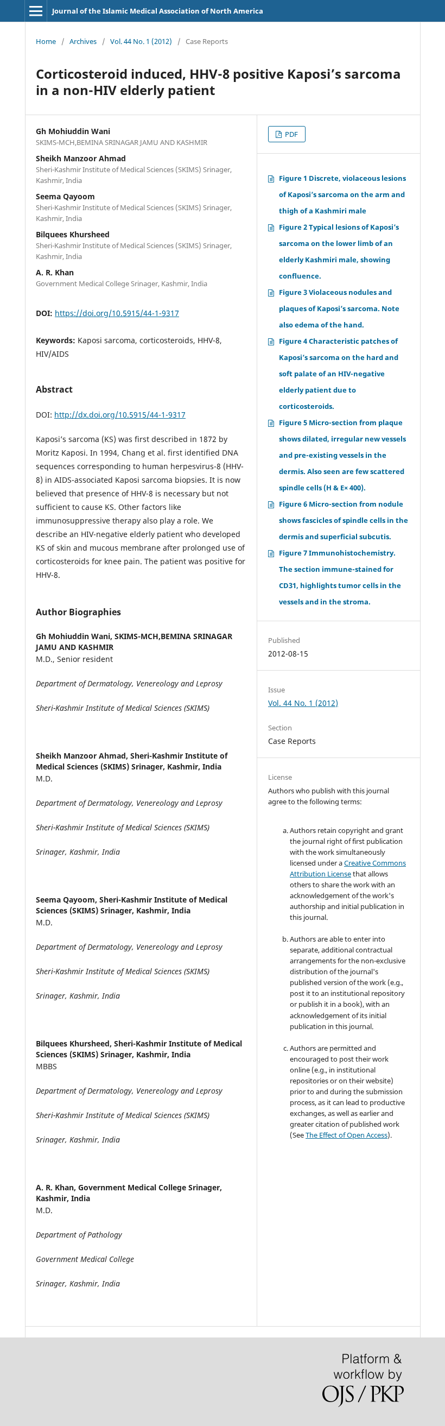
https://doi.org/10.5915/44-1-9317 (117, 313)
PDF (290, 134)
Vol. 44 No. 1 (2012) (141, 41)
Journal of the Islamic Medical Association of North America (157, 11)
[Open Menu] (36, 11)
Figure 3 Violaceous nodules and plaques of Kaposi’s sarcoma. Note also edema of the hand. (339, 308)
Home (46, 41)
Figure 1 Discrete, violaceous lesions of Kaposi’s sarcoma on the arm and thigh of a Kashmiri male (342, 194)
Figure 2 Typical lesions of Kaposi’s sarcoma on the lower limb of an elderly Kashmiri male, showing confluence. (339, 251)
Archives (83, 41)
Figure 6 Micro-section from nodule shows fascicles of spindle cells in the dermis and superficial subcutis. (343, 520)
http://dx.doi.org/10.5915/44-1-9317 (120, 414)
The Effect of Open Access (346, 1135)
